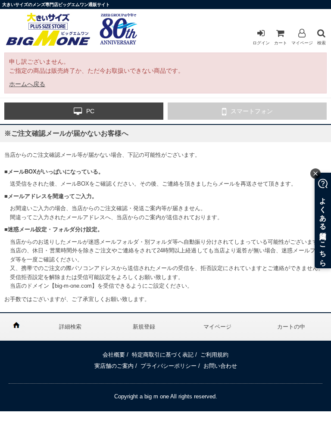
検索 (321, 42)
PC (90, 111)
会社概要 (114, 354)
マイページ (302, 42)
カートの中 (291, 326)
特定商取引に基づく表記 (163, 354)
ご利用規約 (214, 354)
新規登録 (144, 326)
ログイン (261, 42)
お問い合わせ (220, 366)
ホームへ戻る (27, 84)
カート (280, 42)
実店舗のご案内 (114, 366)
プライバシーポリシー (169, 366)
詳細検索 (70, 326)
